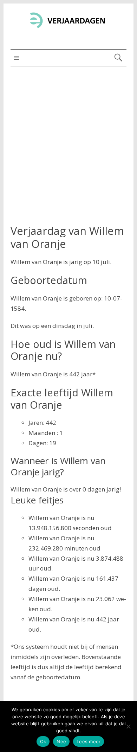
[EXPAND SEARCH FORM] (118, 58)
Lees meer (88, 741)
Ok (43, 741)
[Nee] (128, 726)
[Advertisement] (68, 138)
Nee (61, 741)
